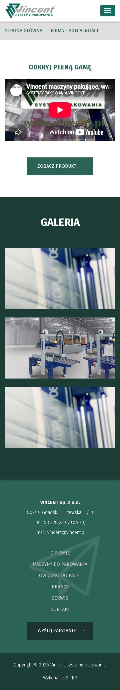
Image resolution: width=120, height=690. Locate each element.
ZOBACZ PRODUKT (56, 166)
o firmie (60, 553)
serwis (60, 598)
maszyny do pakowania (60, 564)
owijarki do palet (60, 575)
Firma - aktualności (74, 31)
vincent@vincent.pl (66, 532)
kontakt (60, 609)
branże (60, 587)
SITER (71, 678)
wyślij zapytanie (57, 631)
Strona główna (23, 31)
